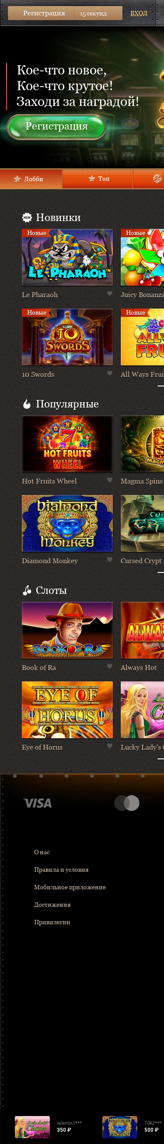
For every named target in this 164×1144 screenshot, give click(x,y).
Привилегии (52, 922)
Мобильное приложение (70, 887)
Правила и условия (61, 869)
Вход (138, 13)
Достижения (52, 904)
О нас (41, 852)
